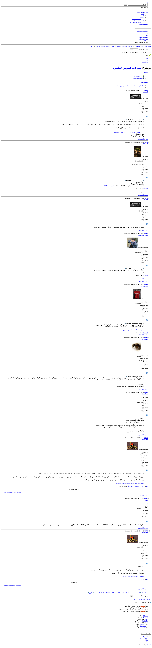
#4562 (146, 142)
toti (147, 486)
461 (104, 46)
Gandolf (145, 188)
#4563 (146, 198)
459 (109, 46)
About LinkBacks (138, 78)
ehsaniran (142, 486)
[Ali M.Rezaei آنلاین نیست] (137, 298)
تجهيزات (142, 278)
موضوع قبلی (146, 599)
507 (99, 46)
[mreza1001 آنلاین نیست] (132, 449)
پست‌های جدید (144, 24)
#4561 (146, 90)
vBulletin (148, 645)
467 (102, 46)
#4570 (146, 531)
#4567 (146, 392)
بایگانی (146, 640)
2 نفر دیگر (130, 486)
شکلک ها (145, 617)
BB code (145, 616)
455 (119, 46)
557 (97, 46)
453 (124, 46)
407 (129, 46)
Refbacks (143, 627)
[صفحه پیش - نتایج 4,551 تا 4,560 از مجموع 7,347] (134, 46)
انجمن (146, 35)
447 (126, 46)
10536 (145, 55)
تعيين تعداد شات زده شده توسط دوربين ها (132, 329)
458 (112, 46)
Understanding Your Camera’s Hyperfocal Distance (130, 483)
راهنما (142, 14)
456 (116, 46)
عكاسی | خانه (144, 638)
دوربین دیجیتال (143, 39)
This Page (145, 62)
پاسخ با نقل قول (143, 139)
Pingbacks (143, 626)
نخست (138, 46)
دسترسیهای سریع (139, 20)
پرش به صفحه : (143, 49)
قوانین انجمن (147, 630)
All (147, 60)
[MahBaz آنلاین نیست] (137, 156)
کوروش (137, 486)
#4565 (146, 284)
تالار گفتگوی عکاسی (142, 12)
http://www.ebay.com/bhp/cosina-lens (133, 576)
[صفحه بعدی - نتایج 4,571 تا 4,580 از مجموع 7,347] (93, 46)
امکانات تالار (140, 17)
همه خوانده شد (136, 19)
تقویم (142, 15)
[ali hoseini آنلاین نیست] (136, 351)
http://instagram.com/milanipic (12, 492)
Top (147, 58)
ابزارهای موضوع (144, 82)
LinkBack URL (138, 76)
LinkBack (146, 72)
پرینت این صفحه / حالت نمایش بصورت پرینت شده (129, 85)
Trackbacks (142, 624)
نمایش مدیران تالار (135, 22)
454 (121, 46)
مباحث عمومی (143, 40)
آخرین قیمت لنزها (109, 185)
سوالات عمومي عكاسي (127, 67)
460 (107, 46)
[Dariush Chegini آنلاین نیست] (132, 247)
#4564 (146, 233)
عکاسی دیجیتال (143, 37)
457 (114, 46)
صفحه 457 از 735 (146, 46)
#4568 (146, 438)
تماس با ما (145, 637)
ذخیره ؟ (143, 7)
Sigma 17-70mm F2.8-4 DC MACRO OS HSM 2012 (129, 132)
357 (131, 46)
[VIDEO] (145, 621)
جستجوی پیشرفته (142, 31)
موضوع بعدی (138, 599)
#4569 (146, 498)
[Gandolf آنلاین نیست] (135, 98)
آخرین (90, 46)
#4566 (146, 337)
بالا (147, 642)
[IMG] (146, 619)
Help (146, 2)
